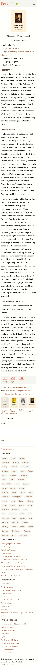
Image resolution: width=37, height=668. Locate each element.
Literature (22, 458)
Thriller (22, 527)
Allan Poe (5, 535)
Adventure (14, 467)
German (29, 505)
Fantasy (4, 467)
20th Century (16, 531)
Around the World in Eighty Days (11, 576)
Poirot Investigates (7, 547)
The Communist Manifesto (9, 640)
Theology (5, 527)
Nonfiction (29, 52)
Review (3, 423)
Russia (30, 492)
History (4, 55)
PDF (5, 378)
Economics (15, 509)
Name (2, 440)
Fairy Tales (5, 518)
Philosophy (14, 48)
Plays (3, 514)
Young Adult (24, 475)
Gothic (12, 479)
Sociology (5, 531)
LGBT (29, 514)
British (22, 514)
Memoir (21, 505)
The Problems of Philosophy (18, 387)
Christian (25, 522)
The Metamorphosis (7, 650)
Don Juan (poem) (6, 553)
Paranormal (12, 514)
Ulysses (3, 637)
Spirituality (30, 501)
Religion (21, 488)
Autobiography (16, 497)
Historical (16, 462)
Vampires (5, 522)
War (30, 518)
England (22, 492)
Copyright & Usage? (8, 382)
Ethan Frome (5, 606)
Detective (5, 497)
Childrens (5, 471)
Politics (21, 52)
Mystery (13, 488)
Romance (13, 475)
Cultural (12, 505)
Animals (4, 501)
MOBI (21, 378)
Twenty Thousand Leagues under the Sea (14, 560)
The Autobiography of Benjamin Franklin (13, 624)
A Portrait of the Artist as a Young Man (13, 563)
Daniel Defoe (23, 535)
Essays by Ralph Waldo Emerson (11, 544)
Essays (21, 501)
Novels (22, 471)
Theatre (14, 527)
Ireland (13, 501)
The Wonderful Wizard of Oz (10, 600)
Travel (14, 518)
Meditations (5, 609)
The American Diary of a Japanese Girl (13, 566)
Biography (26, 484)
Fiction (13, 458)
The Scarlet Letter (6, 603)
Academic (21, 479)
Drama (25, 509)
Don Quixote (5, 634)
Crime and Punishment (8, 630)
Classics (4, 458)
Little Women (5, 584)
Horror (4, 475)
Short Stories (25, 467)
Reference (5, 509)
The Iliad (3, 597)
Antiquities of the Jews (8, 550)
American (5, 492)
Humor (4, 488)
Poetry (4, 479)
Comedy (30, 527)
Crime (17, 484)
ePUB (13, 378)
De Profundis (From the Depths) (11, 556)
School (4, 505)
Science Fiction (7, 484)
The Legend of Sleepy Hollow (10, 643)
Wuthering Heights (7, 627)
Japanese (27, 531)
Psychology (28, 497)
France (14, 492)
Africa (13, 535)
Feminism (22, 518)
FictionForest (11, 3)
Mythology (15, 522)
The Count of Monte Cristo (9, 646)
